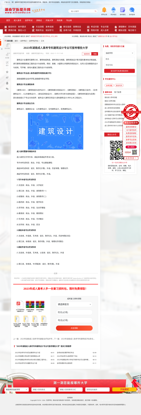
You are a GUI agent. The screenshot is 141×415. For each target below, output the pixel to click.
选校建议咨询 (131, 143)
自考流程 (109, 85)
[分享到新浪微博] (7, 78)
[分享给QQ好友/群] (7, 83)
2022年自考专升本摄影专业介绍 (34, 363)
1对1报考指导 (131, 130)
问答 (88, 28)
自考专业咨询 (131, 139)
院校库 (59, 20)
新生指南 (67, 26)
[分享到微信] (7, 89)
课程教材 (122, 26)
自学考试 (28, 20)
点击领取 (74, 328)
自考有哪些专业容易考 (76, 363)
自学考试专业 (33, 41)
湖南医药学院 (35, 36)
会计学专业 (113, 36)
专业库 (69, 20)
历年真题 (132, 26)
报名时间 (12, 26)
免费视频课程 (131, 133)
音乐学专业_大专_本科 (50, 36)
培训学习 (50, 30)
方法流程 (40, 26)
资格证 (39, 20)
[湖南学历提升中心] (18, 10)
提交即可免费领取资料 (119, 71)
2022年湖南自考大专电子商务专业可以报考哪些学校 (76, 360)
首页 (8, 20)
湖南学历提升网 (18, 53)
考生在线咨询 (131, 122)
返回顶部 (130, 158)
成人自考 (105, 30)
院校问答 (95, 30)
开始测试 (124, 389)
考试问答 (95, 26)
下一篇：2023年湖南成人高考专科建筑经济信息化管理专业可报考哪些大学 (74, 339)
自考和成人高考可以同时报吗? (115, 118)
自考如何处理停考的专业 (76, 352)
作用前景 (77, 30)
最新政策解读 (131, 127)
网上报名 (131, 147)
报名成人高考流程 (111, 97)
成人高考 (17, 20)
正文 (42, 41)
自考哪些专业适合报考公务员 (115, 111)
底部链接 (70, 398)
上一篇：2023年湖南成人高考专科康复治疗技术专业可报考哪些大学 (33, 339)
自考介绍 (67, 30)
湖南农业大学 (102, 36)
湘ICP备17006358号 (104, 400)
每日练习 (132, 30)
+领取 (95, 54)
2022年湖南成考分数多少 (113, 122)
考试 (33, 28)
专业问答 (105, 26)
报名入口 (22, 30)
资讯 (60, 28)
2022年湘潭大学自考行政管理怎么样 (34, 356)
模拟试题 (122, 30)
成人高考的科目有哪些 (112, 108)
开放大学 (49, 20)
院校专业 (40, 30)
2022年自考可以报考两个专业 (76, 356)
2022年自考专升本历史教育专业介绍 (34, 352)
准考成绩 (50, 26)
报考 (5, 28)
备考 (116, 28)
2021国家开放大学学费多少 (114, 115)
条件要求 (22, 26)
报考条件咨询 (131, 136)
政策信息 (77, 26)
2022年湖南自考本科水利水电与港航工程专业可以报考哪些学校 (34, 360)
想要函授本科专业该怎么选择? (115, 104)
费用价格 (12, 30)
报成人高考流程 (110, 101)
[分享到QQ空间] (7, 72)
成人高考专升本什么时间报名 (115, 126)
